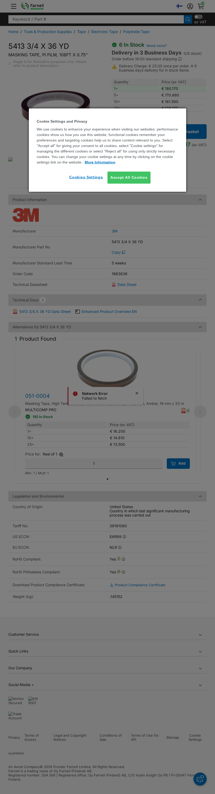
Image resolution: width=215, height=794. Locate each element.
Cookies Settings (86, 177)
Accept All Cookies (129, 177)
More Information (100, 162)
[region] (107, 150)
